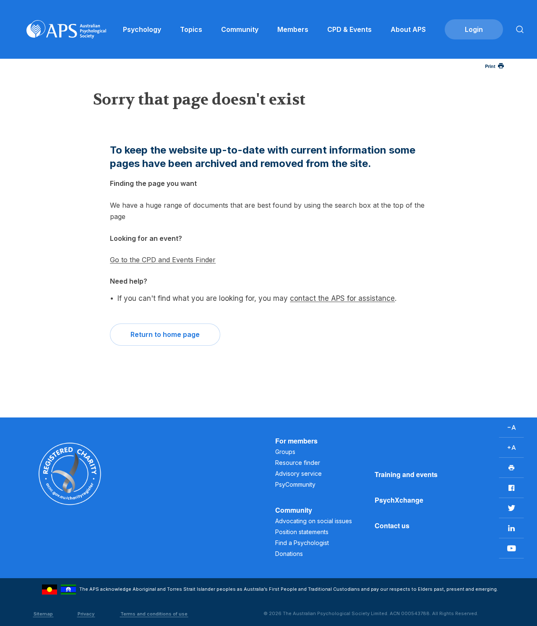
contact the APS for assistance (342, 298)
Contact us (392, 525)
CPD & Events (349, 29)
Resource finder (297, 462)
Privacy (86, 614)
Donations (289, 553)
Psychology (142, 29)
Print (490, 66)
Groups (285, 451)
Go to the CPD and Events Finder (163, 260)
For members (296, 441)
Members (292, 29)
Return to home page (165, 334)
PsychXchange (399, 500)
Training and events (406, 474)
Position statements (301, 531)
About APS (408, 29)
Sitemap (43, 614)
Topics (191, 29)
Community (239, 29)
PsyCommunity (295, 484)
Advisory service (298, 473)
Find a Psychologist (302, 542)
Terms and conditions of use (154, 614)
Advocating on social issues (313, 520)
